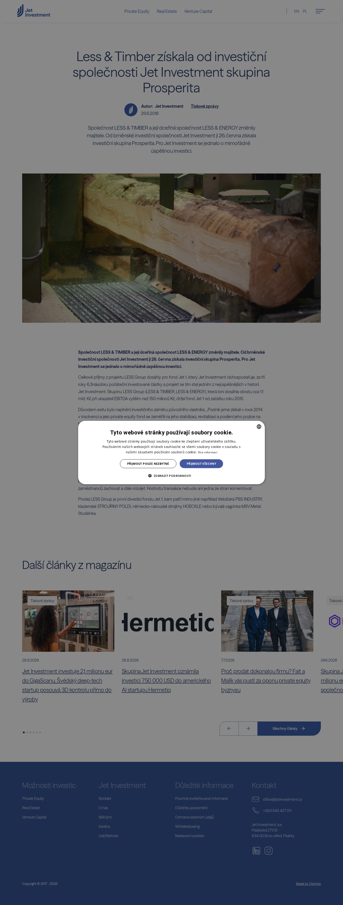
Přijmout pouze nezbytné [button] (148, 464)
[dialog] (171, 452)
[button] (171, 476)
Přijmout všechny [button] (201, 464)
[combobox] (259, 426)
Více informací (207, 452)
